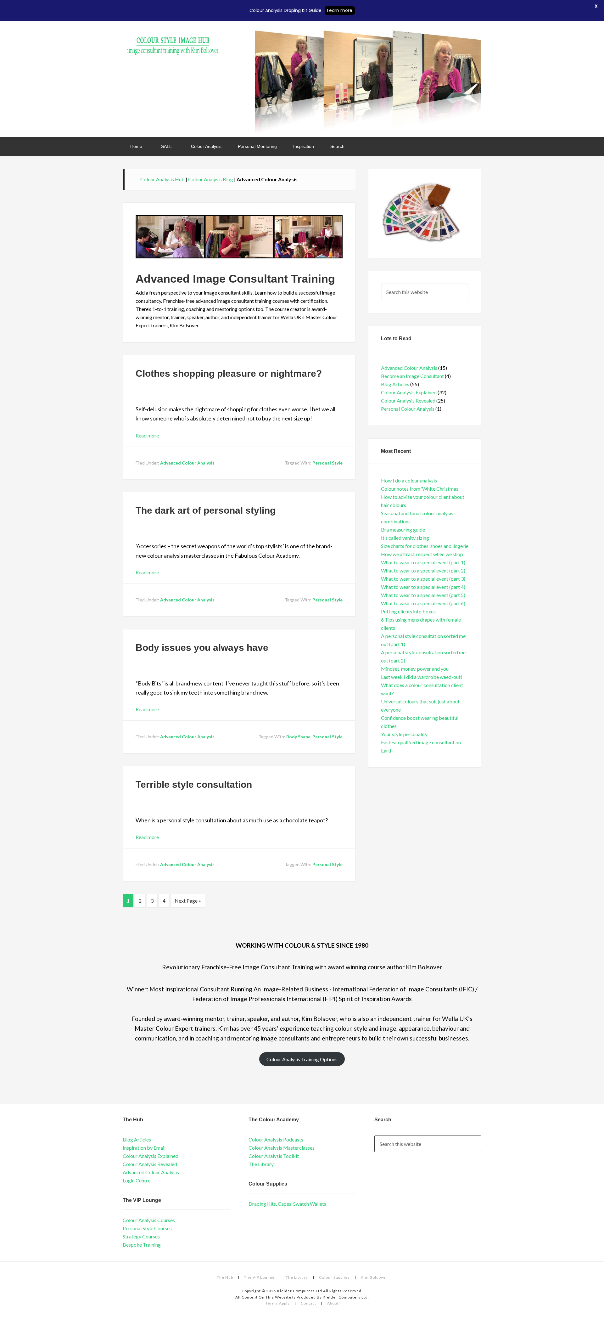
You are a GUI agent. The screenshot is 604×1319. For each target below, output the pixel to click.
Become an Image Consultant (412, 376)
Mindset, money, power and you (415, 669)
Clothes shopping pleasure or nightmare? (229, 373)
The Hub (225, 1277)
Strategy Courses (141, 1236)
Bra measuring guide (403, 530)
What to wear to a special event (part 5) (423, 595)
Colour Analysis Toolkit (274, 1156)
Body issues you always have (202, 647)
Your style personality (404, 734)
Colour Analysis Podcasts (276, 1139)
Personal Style (327, 462)
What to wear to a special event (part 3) (423, 579)
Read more (147, 435)
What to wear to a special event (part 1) (423, 562)
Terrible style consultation (194, 784)
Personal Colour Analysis (407, 409)
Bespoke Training (142, 1245)
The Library (261, 1164)
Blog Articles (395, 384)
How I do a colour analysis (409, 480)
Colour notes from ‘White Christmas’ (420, 489)
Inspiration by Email (144, 1148)
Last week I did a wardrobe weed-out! (421, 677)
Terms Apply (278, 1303)
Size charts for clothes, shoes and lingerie (424, 546)
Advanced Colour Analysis (187, 462)
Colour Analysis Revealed (408, 400)
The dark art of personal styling (206, 510)
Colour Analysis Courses (149, 1220)
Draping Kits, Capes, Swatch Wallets (287, 1204)
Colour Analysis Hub (173, 43)
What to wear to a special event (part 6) (423, 603)
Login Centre (136, 1180)
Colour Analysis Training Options (302, 1059)
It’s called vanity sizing (405, 538)
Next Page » (188, 901)
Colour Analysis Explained (409, 392)
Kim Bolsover (374, 1277)
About (333, 1303)
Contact (308, 1303)
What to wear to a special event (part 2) (423, 570)
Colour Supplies (334, 1277)
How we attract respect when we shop (422, 554)
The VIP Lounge (259, 1277)
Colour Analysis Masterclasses (282, 1148)
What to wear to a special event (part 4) (423, 587)
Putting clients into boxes (408, 611)
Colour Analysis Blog (210, 179)
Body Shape (298, 736)
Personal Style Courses (147, 1228)
